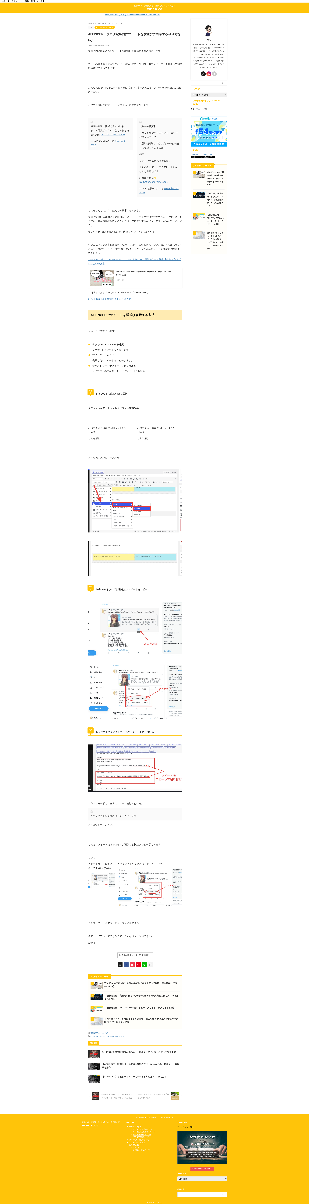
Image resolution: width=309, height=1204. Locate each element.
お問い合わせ (151, 1117)
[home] (214, 73)
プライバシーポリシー (166, 1117)
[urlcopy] (150, 964)
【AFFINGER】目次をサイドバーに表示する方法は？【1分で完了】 (135, 1076)
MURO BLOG (154, 9)
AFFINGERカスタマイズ (99, 1033)
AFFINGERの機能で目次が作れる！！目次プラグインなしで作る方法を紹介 (139, 1052)
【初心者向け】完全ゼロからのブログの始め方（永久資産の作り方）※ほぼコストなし (215, 199)
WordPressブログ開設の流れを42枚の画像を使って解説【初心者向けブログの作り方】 (215, 178)
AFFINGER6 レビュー (201, 1169)
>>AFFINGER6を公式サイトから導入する (110, 299)
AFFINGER (94, 1036)
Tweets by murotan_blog (201, 154)
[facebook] (126, 964)
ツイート (102, 1036)
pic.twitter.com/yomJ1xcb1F (154, 182)
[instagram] (208, 73)
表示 (122, 1036)
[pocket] (132, 964)
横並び (117, 1036)
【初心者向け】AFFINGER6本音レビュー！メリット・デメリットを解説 (139, 1007)
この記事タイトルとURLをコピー (136, 955)
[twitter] (120, 964)
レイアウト (110, 1036)
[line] (144, 964)
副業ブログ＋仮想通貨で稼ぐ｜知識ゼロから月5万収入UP (101, 1122)
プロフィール (140, 1117)
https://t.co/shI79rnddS (113, 134)
